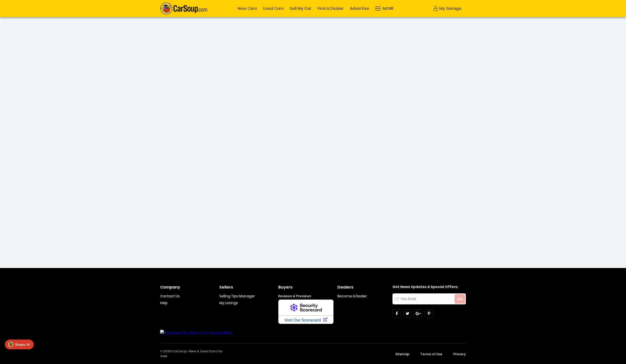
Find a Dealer (330, 8)
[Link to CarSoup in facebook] (396, 313)
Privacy (459, 354)
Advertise (359, 8)
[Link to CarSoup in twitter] (407, 313)
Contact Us (170, 296)
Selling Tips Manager (237, 296)
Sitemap (402, 354)
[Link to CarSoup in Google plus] (418, 313)
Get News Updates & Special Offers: (425, 286)
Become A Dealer (352, 296)
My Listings (228, 302)
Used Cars (273, 8)
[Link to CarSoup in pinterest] (429, 313)
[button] (447, 8)
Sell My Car (301, 8)
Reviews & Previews (294, 296)
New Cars (247, 8)
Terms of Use (431, 354)
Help (164, 302)
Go (459, 299)
